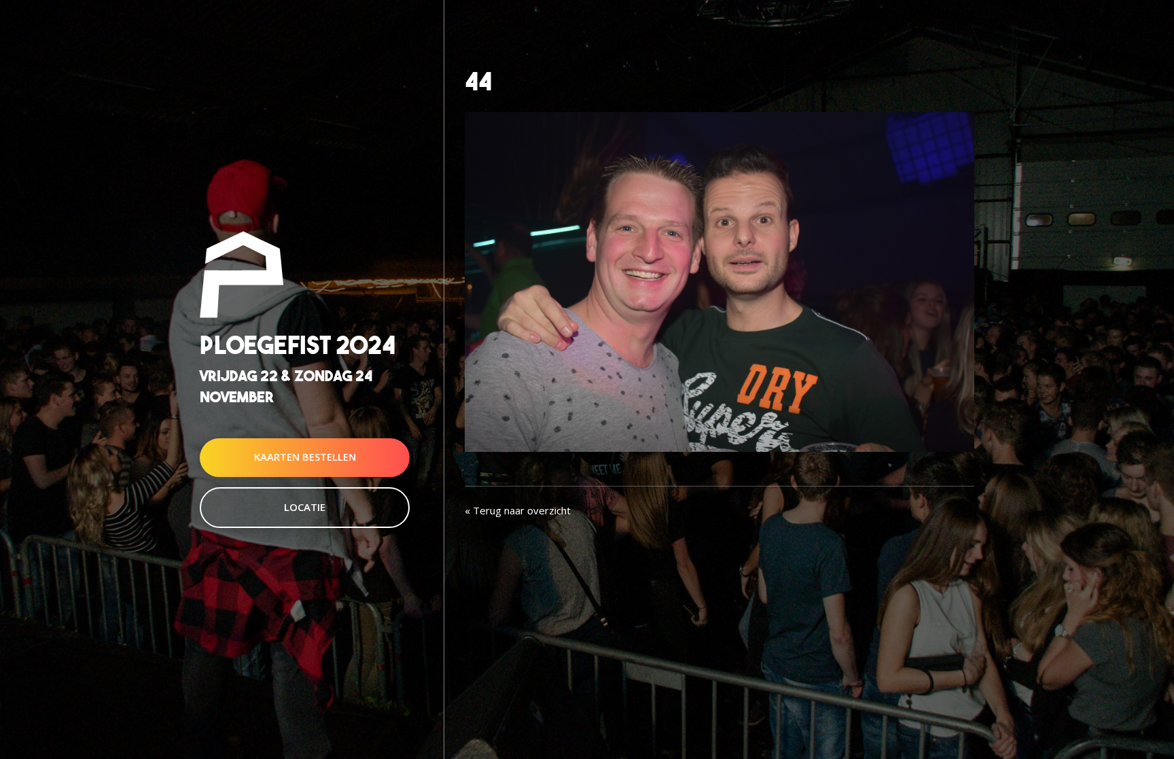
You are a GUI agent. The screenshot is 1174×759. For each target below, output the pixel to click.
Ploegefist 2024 (297, 345)
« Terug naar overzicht (518, 510)
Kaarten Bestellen (305, 457)
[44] (719, 280)
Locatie (304, 507)
